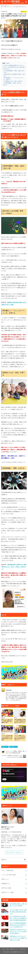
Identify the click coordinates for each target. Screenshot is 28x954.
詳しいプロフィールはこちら (14, 852)
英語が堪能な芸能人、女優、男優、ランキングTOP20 (18, 904)
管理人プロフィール (14, 949)
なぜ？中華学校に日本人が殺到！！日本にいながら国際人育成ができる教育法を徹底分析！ (18, 918)
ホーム (4, 949)
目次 (8, 949)
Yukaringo (9, 690)
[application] (14, 775)
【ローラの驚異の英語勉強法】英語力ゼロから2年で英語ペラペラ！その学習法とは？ (18, 924)
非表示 (7, 63)
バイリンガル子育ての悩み (9, 874)
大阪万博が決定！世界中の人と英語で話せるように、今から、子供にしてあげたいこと (13, 567)
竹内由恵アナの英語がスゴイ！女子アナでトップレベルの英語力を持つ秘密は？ (18, 931)
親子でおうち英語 (6, 888)
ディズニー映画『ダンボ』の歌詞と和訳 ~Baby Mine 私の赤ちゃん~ (18, 911)
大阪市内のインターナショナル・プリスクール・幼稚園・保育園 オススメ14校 (18, 938)
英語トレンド (5, 746)
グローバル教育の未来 (8, 870)
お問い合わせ (23, 949)
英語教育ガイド (14, 746)
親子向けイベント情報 (8, 892)
